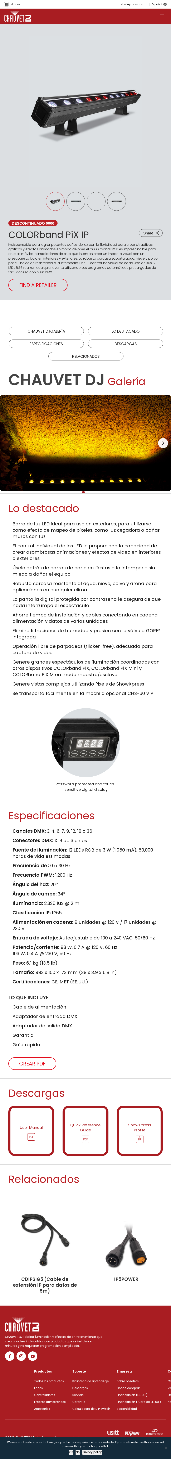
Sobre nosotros (128, 1381)
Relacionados (86, 356)
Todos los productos (49, 1381)
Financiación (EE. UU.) (132, 1395)
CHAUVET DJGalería (46, 331)
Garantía (78, 1402)
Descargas (125, 343)
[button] (12, 4)
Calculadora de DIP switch (91, 1409)
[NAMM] (132, 1432)
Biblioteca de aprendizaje (90, 1381)
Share (148, 233)
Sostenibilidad (127, 1409)
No (78, 1452)
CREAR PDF (32, 1063)
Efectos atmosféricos (50, 1402)
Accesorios (42, 1409)
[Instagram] (21, 1356)
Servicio (78, 1395)
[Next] (163, 443)
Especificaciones (46, 343)
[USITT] (113, 1432)
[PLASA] (154, 1432)
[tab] (83, 492)
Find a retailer (38, 285)
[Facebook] (9, 1356)
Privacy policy (92, 1452)
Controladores (44, 1395)
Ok (71, 1452)
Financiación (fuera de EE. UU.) (139, 1402)
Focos (38, 1388)
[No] (166, 1448)
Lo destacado (126, 331)
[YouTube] (32, 1356)
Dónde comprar (128, 1388)
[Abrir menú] (162, 16)
